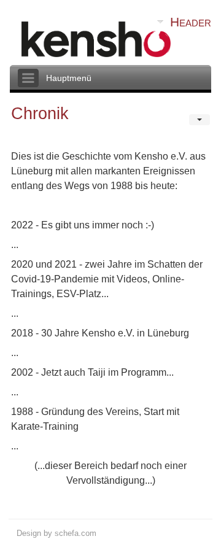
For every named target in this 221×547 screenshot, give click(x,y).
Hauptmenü (68, 78)
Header (190, 22)
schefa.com (75, 533)
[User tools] (199, 119)
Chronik (40, 113)
